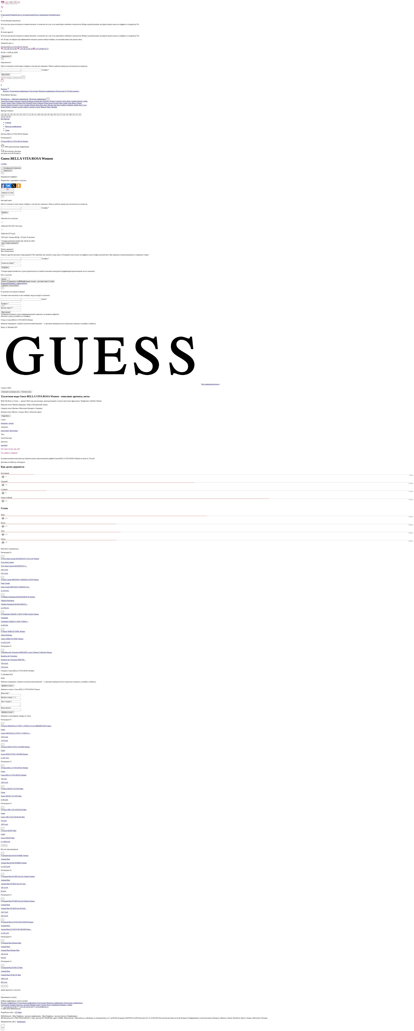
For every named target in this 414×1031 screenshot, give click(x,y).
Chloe (13, 103)
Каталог (6, 91)
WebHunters (21, 1022)
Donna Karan (48, 103)
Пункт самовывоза (41, 15)
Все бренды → (6, 99)
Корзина (4, 87)
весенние (4, 423)
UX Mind (18, 1012)
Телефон (45, 70)
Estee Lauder (63, 103)
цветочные (5, 431)
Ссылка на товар (7, 263)
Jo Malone (69, 105)
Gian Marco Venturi (75, 103)
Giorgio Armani (6, 105)
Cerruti (3, 103)
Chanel (8, 103)
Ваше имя (5, 693)
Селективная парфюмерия (19, 91)
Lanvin (37, 107)
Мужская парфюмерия (37, 99)
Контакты (56, 15)
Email (44, 299)
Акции (31, 15)
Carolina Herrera (76, 101)
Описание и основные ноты (11, 392)
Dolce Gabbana (38, 103)
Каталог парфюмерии (9, 1003)
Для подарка (33, 91)
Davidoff (29, 103)
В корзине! (14, 283)
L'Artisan (13, 107)
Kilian (8, 107)
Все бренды (5, 119)
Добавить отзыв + (7, 685)
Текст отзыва (6, 701)
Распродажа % (61, 91)
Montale (54, 107)
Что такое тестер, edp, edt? (10, 449)
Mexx (49, 107)
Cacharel (58, 101)
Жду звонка (5, 74)
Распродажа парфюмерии (73, 1003)
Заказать (5, 212)
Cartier (85, 101)
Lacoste (20, 107)
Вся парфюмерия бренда (210, 384)
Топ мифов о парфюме (9, 453)
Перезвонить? (6, 56)
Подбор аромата (73, 91)
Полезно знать (26, 392)
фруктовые (14, 431)
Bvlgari (52, 101)
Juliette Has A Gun (80, 105)
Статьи (50, 15)
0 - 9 (3, 117)
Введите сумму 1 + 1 (8, 697)
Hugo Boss (39, 105)
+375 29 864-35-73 (41, 49)
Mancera (44, 107)
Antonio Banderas (27, 101)
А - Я (8, 117)
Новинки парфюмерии (47, 91)
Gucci (21, 105)
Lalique (25, 107)
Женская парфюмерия (20, 99)
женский (4, 445)
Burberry (46, 101)
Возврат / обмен (66, 1005)
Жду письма (6, 312)
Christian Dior (21, 103)
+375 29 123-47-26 (26, 49)
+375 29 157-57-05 (10, 49)
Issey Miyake (48, 105)
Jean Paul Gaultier (59, 105)
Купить (4, 279)
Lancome (32, 107)
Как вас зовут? (7, 308)
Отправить (5, 267)
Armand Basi (38, 101)
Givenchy (15, 105)
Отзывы (12, 15)
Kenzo (3, 107)
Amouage (17, 101)
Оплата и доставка (22, 15)
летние (11, 423)
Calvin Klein (66, 101)
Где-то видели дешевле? (10, 243)
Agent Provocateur (7, 101)
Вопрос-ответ (35, 1005)
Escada (55, 103)
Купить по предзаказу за (28, 281)
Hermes (32, 105)
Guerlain (27, 105)
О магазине (5, 15)
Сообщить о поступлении (10, 285)
